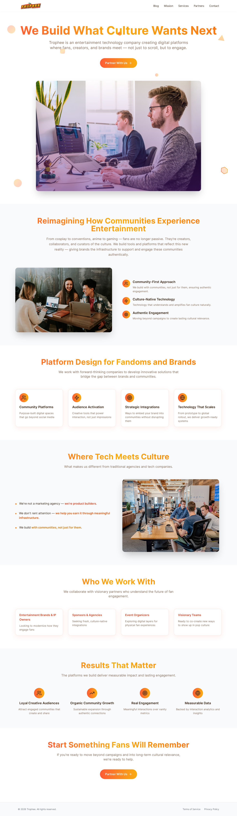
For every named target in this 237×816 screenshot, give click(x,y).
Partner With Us (116, 63)
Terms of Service (191, 809)
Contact (214, 5)
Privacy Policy (211, 809)
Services (183, 5)
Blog (156, 5)
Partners (199, 5)
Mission (168, 5)
